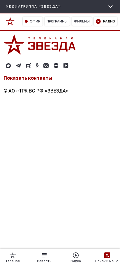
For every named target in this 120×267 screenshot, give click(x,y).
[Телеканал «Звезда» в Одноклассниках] (37, 65)
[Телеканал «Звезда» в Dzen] (56, 65)
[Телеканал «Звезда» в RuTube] (28, 65)
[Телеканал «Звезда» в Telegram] (18, 65)
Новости (44, 261)
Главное (13, 261)
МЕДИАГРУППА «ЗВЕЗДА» (33, 6)
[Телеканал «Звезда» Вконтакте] (46, 65)
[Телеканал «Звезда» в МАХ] (8, 65)
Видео (75, 261)
